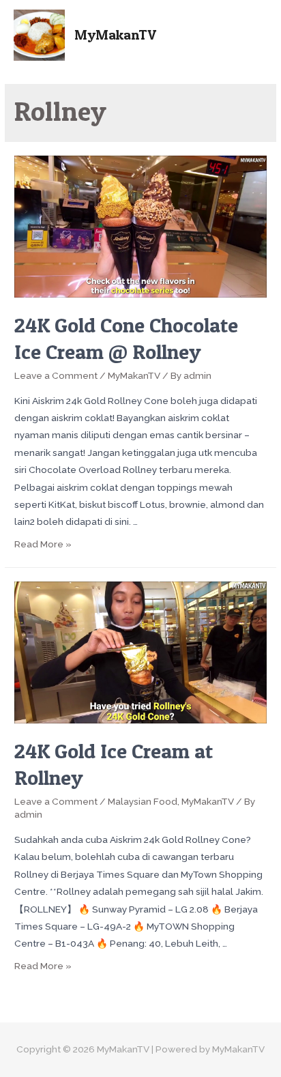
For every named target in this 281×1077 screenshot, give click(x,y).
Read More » (43, 543)
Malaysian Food (142, 801)
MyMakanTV (115, 35)
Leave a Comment (56, 375)
